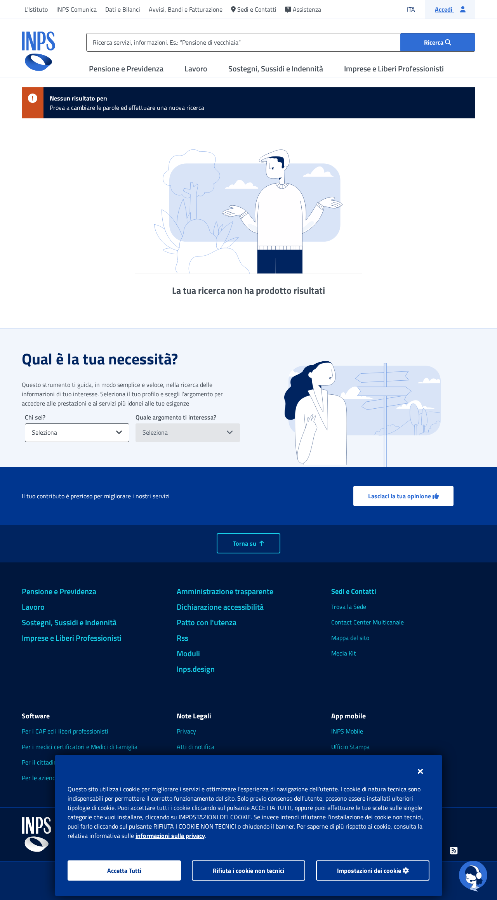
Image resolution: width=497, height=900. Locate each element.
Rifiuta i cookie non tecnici (248, 870)
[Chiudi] (420, 771)
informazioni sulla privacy (170, 835)
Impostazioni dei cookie (370, 870)
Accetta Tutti (124, 870)
